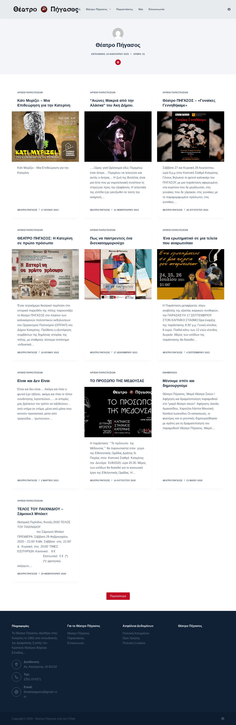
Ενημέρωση (170, 372)
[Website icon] (118, 62)
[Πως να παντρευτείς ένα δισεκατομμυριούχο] (118, 274)
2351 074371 (32, 679)
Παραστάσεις (124, 9)
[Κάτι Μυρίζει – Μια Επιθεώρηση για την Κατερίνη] (45, 136)
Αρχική (76, 9)
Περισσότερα (118, 596)
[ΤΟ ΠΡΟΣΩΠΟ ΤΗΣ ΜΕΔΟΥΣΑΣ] (118, 412)
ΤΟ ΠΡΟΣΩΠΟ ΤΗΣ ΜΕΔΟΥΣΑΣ (117, 381)
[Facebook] (229, 9)
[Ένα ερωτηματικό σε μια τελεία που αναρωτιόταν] (190, 274)
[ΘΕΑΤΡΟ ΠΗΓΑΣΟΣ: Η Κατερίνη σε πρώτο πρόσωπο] (45, 274)
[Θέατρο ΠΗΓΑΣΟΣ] (45, 9)
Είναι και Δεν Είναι (33, 381)
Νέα (140, 9)
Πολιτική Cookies (134, 643)
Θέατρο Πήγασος (96, 9)
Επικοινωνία (156, 9)
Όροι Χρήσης (131, 638)
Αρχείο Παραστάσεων (30, 92)
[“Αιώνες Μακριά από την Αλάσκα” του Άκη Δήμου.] (118, 136)
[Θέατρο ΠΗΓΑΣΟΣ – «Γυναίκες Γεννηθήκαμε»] (190, 136)
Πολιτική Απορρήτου (136, 633)
